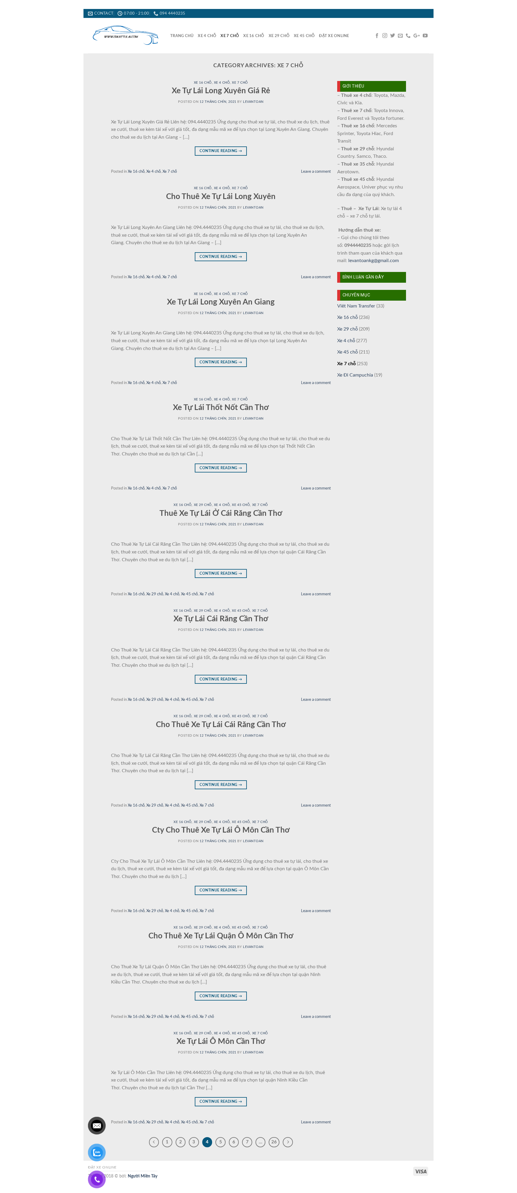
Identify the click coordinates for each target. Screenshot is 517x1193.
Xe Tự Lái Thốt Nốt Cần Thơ (221, 408)
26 (274, 1142)
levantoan (253, 101)
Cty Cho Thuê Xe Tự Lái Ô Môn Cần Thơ (221, 830)
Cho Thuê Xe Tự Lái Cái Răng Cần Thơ (221, 725)
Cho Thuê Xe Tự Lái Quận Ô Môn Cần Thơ (220, 936)
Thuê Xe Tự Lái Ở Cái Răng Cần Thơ (220, 513)
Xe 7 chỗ (230, 36)
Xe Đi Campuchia (355, 375)
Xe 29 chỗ (279, 36)
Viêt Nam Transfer (356, 306)
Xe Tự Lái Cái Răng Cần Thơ (221, 619)
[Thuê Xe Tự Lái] (124, 36)
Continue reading (221, 151)
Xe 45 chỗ (304, 36)
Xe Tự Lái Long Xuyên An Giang (221, 302)
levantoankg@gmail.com (373, 260)
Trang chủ (182, 36)
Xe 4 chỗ (207, 36)
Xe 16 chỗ (253, 36)
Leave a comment (316, 171)
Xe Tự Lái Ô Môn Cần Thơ (221, 1041)
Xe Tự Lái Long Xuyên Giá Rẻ (221, 91)
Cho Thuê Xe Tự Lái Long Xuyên (221, 197)
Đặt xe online (334, 36)
